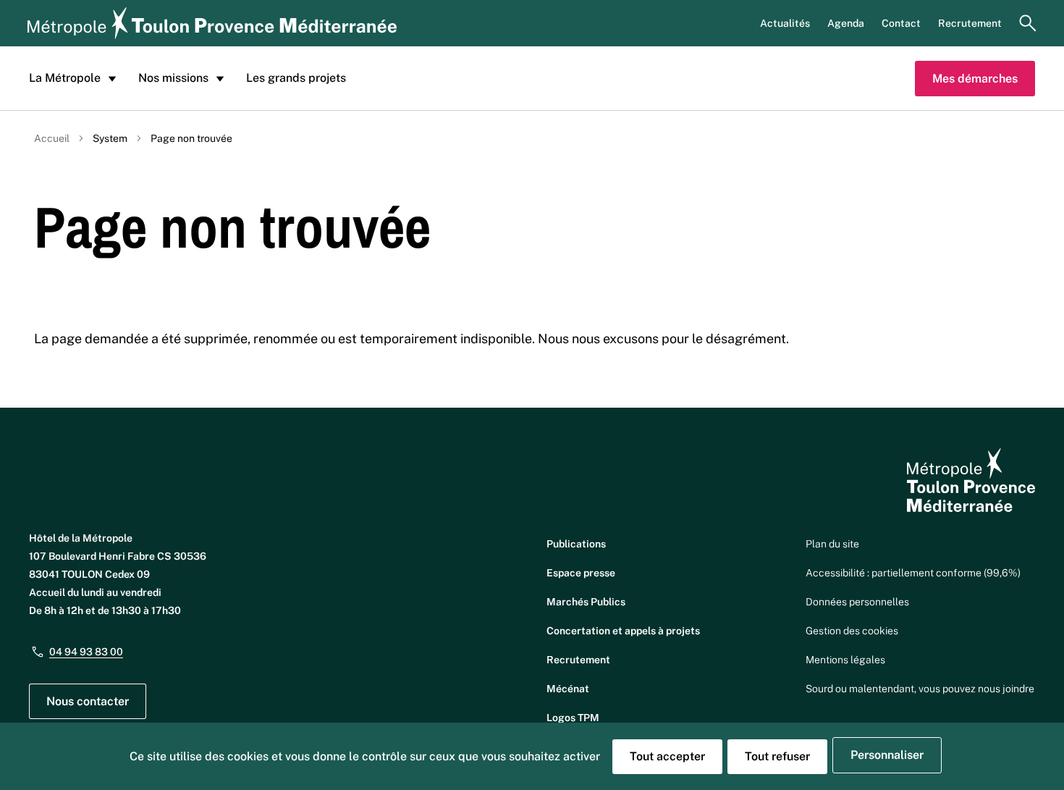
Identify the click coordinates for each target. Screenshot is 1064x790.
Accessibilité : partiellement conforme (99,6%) (913, 573)
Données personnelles (857, 602)
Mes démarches (975, 78)
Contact (901, 23)
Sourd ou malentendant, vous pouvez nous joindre (920, 688)
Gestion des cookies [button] (852, 630)
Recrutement (970, 23)
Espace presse (580, 573)
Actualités (785, 23)
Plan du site (832, 544)
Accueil (51, 138)
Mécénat (567, 688)
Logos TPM (572, 717)
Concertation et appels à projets (623, 630)
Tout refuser (777, 756)
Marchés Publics (585, 602)
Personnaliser (887, 755)
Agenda (845, 23)
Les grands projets (296, 78)
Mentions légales (845, 659)
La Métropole (65, 78)
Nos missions (173, 78)
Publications (576, 544)
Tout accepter (667, 756)
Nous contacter (87, 701)
